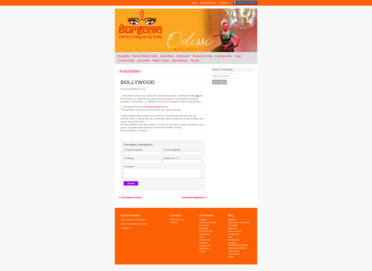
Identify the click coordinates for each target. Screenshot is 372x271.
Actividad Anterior (131, 197)
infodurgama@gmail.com (156, 107)
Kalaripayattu (223, 56)
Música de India (202, 56)
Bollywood (183, 56)
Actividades (130, 71)
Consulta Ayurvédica (238, 245)
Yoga (238, 56)
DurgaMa (123, 56)
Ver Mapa (125, 228)
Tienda (195, 60)
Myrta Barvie (180, 60)
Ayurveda (143, 60)
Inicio (194, 3)
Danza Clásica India (144, 56)
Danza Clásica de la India (239, 222)
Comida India (126, 60)
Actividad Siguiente (193, 197)
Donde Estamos (208, 3)
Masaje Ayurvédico (237, 248)
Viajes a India (160, 60)
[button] (175, 49)
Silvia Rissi (167, 56)
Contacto (223, 3)
